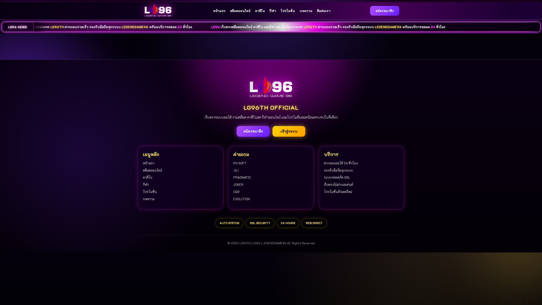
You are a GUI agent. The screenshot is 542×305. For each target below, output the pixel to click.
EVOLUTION (241, 199)
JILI (236, 170)
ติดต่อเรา (323, 11)
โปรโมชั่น (288, 11)
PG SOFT (239, 163)
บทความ (306, 11)
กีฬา (273, 11)
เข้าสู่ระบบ (289, 131)
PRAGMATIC (242, 177)
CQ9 (236, 192)
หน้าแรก (219, 11)
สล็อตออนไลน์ (240, 11)
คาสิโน (260, 11)
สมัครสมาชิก (385, 11)
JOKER (238, 184)
